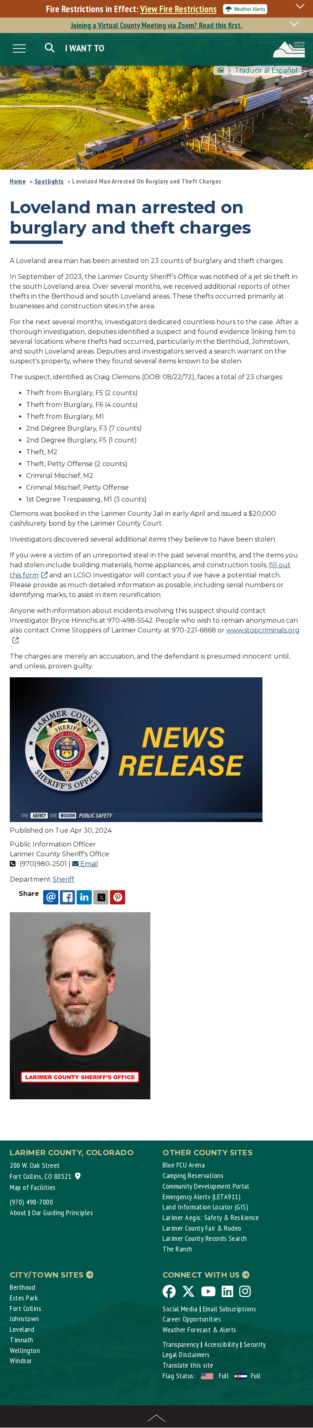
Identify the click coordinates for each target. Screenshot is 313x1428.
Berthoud (22, 1287)
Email (88, 864)
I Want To (85, 48)
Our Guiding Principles (62, 1212)
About (18, 1212)
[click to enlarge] (136, 749)
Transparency (180, 1344)
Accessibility (221, 1344)
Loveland (22, 1329)
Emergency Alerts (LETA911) (201, 1196)
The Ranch (177, 1248)
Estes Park (24, 1297)
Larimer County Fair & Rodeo (202, 1228)
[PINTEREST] (117, 897)
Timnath (21, 1339)
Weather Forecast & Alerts (199, 1329)
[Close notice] (302, 6)
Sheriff (63, 879)
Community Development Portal (206, 1186)
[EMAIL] (50, 897)
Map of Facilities (33, 1187)
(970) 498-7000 (31, 1202)
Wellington (25, 1350)
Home (18, 181)
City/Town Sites (48, 1275)
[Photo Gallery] (221, 70)
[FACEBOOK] (67, 897)
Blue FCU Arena (184, 1164)
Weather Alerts (249, 9)
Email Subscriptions (229, 1308)
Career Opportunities (192, 1319)
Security (255, 1344)
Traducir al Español (266, 70)
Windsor (21, 1360)
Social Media (180, 1308)
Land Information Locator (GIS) (205, 1206)
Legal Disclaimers (186, 1354)
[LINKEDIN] (84, 897)
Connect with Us (202, 1275)
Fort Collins (25, 1308)
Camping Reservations (193, 1175)
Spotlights (49, 181)
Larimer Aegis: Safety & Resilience (211, 1217)
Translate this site (188, 1365)
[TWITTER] (100, 897)
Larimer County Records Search (205, 1238)
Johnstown (24, 1318)
